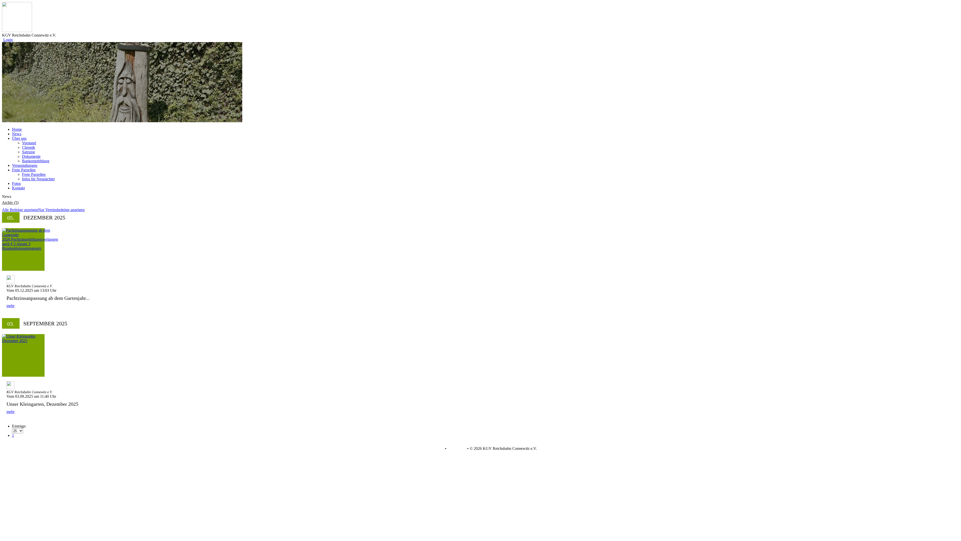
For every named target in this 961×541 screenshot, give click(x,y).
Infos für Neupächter (38, 179)
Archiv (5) (10, 202)
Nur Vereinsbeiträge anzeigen (61, 210)
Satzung (28, 152)
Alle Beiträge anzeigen (20, 210)
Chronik (28, 147)
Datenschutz (434, 449)
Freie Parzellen (34, 174)
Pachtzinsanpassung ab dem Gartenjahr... (48, 298)
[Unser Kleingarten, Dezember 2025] (23, 355)
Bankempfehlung (35, 161)
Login (8, 40)
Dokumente (31, 156)
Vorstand (29, 143)
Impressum (456, 449)
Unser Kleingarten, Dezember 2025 (42, 404)
